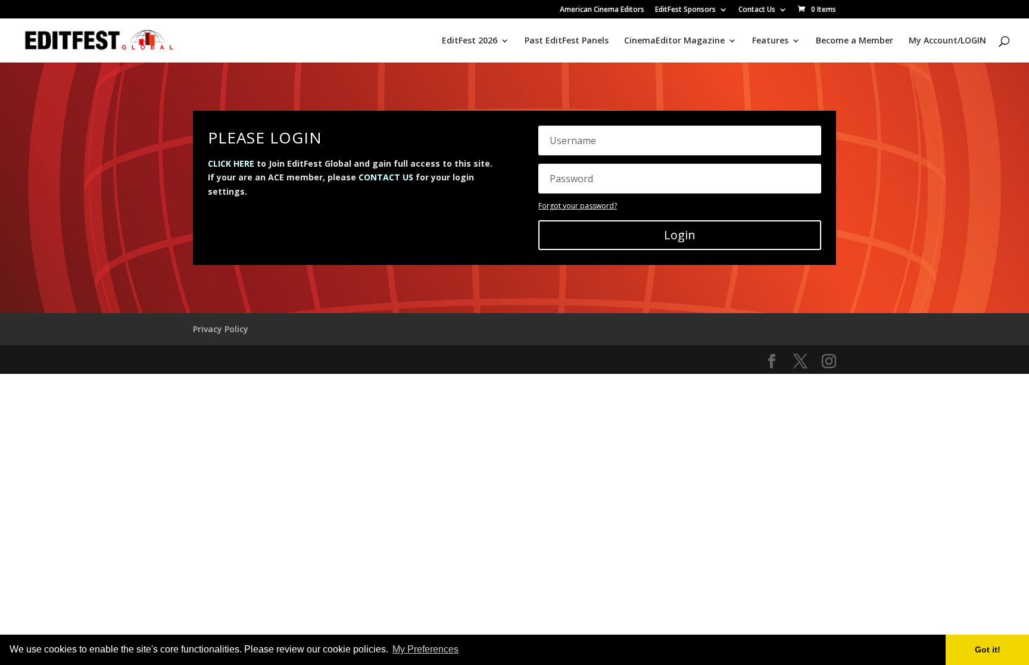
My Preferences (425, 649)
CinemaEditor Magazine (674, 41)
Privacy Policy (220, 329)
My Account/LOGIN (947, 41)
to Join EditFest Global (279, 163)
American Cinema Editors (602, 10)
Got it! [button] (987, 649)
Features (770, 41)
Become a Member (854, 41)
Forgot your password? (577, 206)
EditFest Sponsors (685, 10)
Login (680, 235)
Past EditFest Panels (567, 41)
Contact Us (756, 10)
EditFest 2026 (469, 41)
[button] (464, 650)
